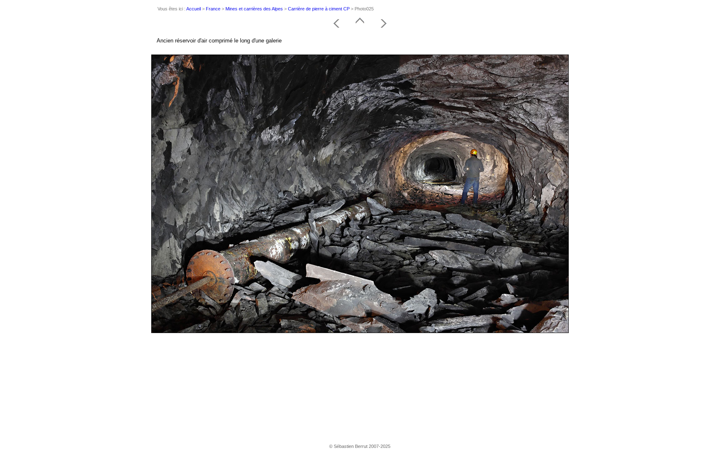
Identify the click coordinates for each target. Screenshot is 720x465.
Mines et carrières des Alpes (254, 8)
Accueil (193, 8)
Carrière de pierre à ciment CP (319, 8)
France (213, 8)
